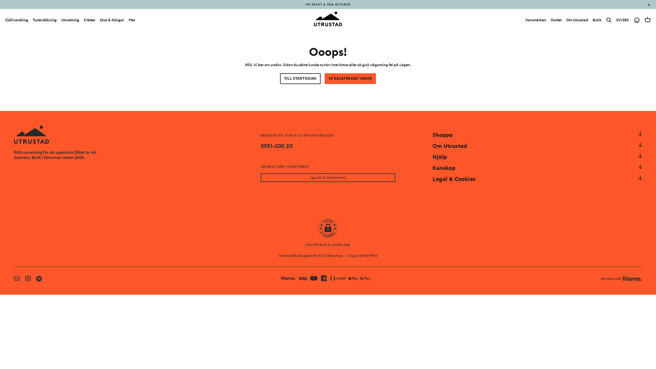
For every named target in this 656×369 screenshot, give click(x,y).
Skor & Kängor (112, 20)
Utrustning (70, 20)
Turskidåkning (45, 20)
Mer (132, 20)
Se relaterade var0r (350, 78)
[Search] (609, 20)
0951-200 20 (277, 146)
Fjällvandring (16, 20)
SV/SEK (622, 20)
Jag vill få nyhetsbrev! (328, 178)
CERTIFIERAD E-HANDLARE (328, 245)
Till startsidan (300, 78)
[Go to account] (637, 20)
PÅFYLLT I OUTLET (328, 8)
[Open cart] (648, 19)
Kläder (89, 20)
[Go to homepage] (328, 19)
